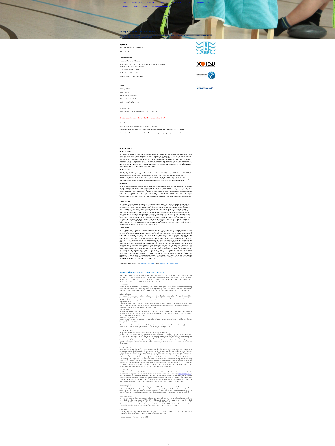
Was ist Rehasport (137, 2)
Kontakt (135, 6)
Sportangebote (151, 2)
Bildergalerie (177, 2)
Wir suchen (125, 6)
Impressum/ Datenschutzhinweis (161, 6)
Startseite (124, 2)
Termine (188, 2)
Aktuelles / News (164, 2)
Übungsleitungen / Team (202, 2)
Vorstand (144, 6)
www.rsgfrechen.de (184, 374)
